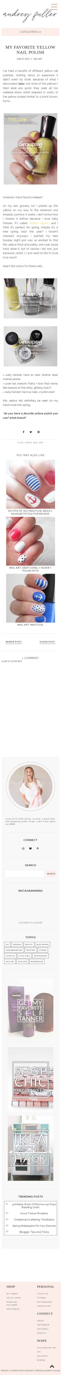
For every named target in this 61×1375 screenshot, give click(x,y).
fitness (43, 950)
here (21, 83)
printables (13, 1309)
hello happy (14, 1298)
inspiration (44, 1306)
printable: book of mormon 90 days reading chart (34, 1206)
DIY (7, 944)
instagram (43, 1325)
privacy (29, 1370)
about (41, 1321)
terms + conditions (12, 1370)
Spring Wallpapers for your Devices (34, 1225)
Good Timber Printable (34, 1213)
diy (39, 1352)
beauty (29, 944)
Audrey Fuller (51, 1370)
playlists (22, 961)
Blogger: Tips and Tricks (34, 1232)
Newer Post (14, 641)
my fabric (12, 1294)
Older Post (47, 641)
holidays (42, 1356)
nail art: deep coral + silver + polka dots (30, 569)
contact (42, 1333)
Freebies (17, 944)
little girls (24, 956)
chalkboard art (14, 950)
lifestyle (10, 956)
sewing (41, 1360)
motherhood (40, 956)
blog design (42, 944)
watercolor (37, 961)
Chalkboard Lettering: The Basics (34, 1219)
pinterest (43, 1329)
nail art (38, 59)
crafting (30, 950)
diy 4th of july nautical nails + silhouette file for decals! (30, 512)
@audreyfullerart (30, 923)
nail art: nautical (31, 624)
